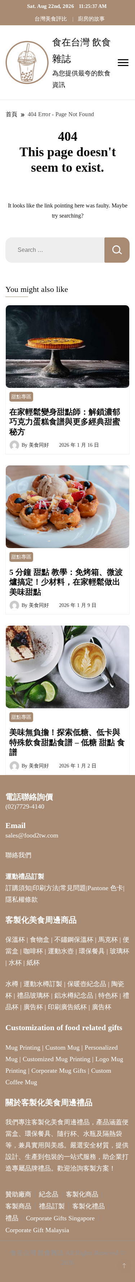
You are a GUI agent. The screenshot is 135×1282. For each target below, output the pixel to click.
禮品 (11, 1218)
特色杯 (108, 995)
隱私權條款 (21, 899)
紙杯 (33, 962)
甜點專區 (21, 396)
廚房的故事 (91, 19)
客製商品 (18, 1206)
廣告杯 (33, 1007)
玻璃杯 (119, 951)
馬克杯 (108, 939)
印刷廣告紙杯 (67, 1007)
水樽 (11, 984)
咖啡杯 (33, 951)
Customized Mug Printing (56, 1059)
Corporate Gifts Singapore (60, 1218)
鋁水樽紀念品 (73, 995)
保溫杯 (15, 939)
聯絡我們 (18, 855)
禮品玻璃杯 (33, 995)
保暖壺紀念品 (86, 984)
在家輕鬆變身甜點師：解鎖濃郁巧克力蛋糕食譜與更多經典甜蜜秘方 (64, 421)
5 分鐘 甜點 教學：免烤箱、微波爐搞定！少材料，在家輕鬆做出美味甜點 (66, 582)
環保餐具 (92, 951)
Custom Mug (62, 1047)
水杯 (15, 962)
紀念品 (48, 1194)
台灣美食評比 (51, 19)
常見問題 (73, 888)
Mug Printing (22, 1047)
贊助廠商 (18, 1194)
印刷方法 (46, 888)
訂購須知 (18, 888)
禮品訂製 (52, 1206)
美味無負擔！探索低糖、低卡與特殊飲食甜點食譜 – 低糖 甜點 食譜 (67, 742)
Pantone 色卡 (105, 888)
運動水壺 (61, 951)
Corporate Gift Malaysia (37, 1230)
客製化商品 (82, 1194)
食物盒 (39, 939)
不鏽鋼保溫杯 (73, 939)
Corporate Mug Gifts (58, 1070)
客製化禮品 (88, 1206)
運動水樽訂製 (42, 984)
